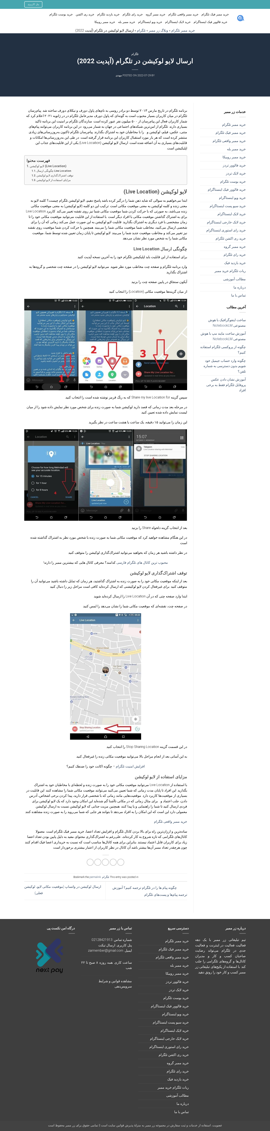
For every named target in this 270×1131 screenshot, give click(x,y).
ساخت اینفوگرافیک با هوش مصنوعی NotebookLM (227, 322)
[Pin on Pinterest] (97, 862)
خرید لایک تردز (236, 173)
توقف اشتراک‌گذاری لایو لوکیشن (54, 175)
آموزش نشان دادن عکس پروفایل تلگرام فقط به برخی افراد (226, 384)
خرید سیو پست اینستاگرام (228, 206)
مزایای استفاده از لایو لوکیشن (53, 180)
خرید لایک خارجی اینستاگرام (226, 222)
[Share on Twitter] (113, 862)
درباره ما (240, 287)
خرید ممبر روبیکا (104, 22)
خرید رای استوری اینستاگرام (226, 230)
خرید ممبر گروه (155, 14)
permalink (95, 877)
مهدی (119, 75)
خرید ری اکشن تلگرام (231, 238)
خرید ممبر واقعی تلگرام (183, 14)
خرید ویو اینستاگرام (150, 22)
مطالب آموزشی (234, 279)
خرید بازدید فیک (235, 263)
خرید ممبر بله (126, 22)
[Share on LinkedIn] (90, 862)
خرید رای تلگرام (133, 14)
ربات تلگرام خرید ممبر (230, 271)
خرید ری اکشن (85, 14)
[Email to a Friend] (105, 862)
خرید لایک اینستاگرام (178, 22)
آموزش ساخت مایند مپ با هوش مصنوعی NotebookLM (223, 336)
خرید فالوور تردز (234, 165)
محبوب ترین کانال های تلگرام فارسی (142, 563)
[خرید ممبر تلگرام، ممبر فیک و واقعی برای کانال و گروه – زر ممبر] (240, 18)
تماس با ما (238, 295)
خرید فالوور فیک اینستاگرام (210, 22)
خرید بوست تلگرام (61, 14)
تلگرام (135, 54)
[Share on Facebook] (120, 862)
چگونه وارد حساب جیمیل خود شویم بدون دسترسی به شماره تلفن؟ (225, 366)
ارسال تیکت (106, 945)
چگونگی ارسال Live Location (53, 170)
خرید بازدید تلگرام (108, 14)
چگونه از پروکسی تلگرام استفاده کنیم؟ (223, 349)
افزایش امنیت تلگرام (130, 766)
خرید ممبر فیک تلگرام (215, 14)
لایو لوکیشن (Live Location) (48, 166)
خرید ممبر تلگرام (234, 125)
